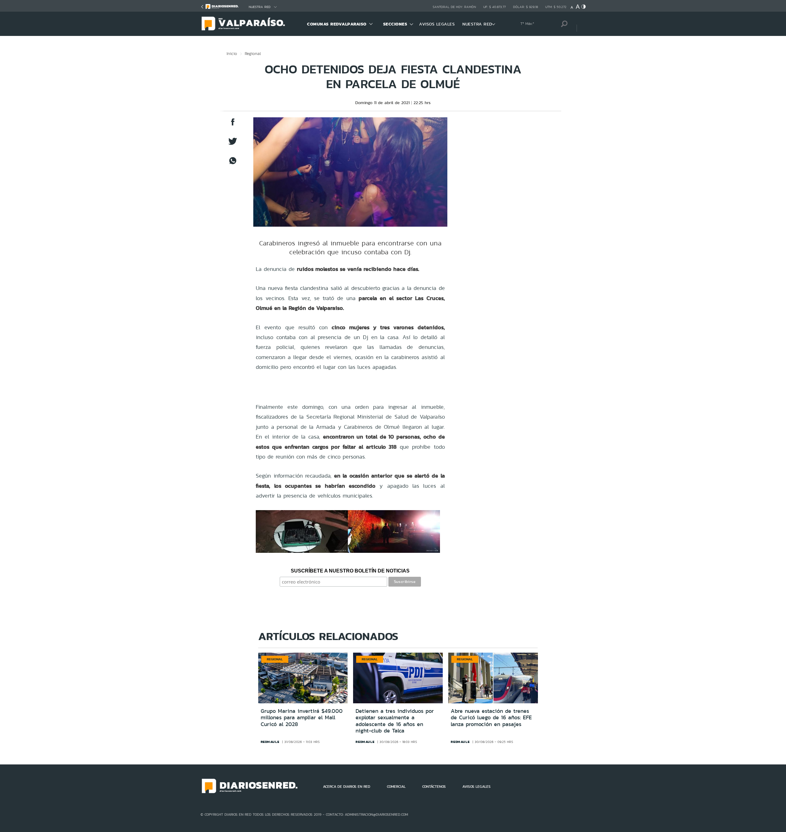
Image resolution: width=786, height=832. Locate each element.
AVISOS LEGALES (437, 24)
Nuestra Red (259, 7)
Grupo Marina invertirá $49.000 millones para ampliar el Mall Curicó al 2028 (302, 717)
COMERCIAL (396, 786)
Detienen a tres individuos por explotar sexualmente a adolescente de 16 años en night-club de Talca (395, 721)
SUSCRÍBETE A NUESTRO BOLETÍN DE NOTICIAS (350, 570)
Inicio (232, 53)
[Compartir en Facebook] (232, 125)
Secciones (395, 24)
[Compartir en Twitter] (232, 144)
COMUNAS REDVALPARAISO (337, 24)
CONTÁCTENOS (434, 786)
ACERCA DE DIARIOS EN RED (346, 786)
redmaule (270, 741)
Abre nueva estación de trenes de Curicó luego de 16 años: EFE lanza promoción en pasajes (491, 717)
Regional (253, 53)
